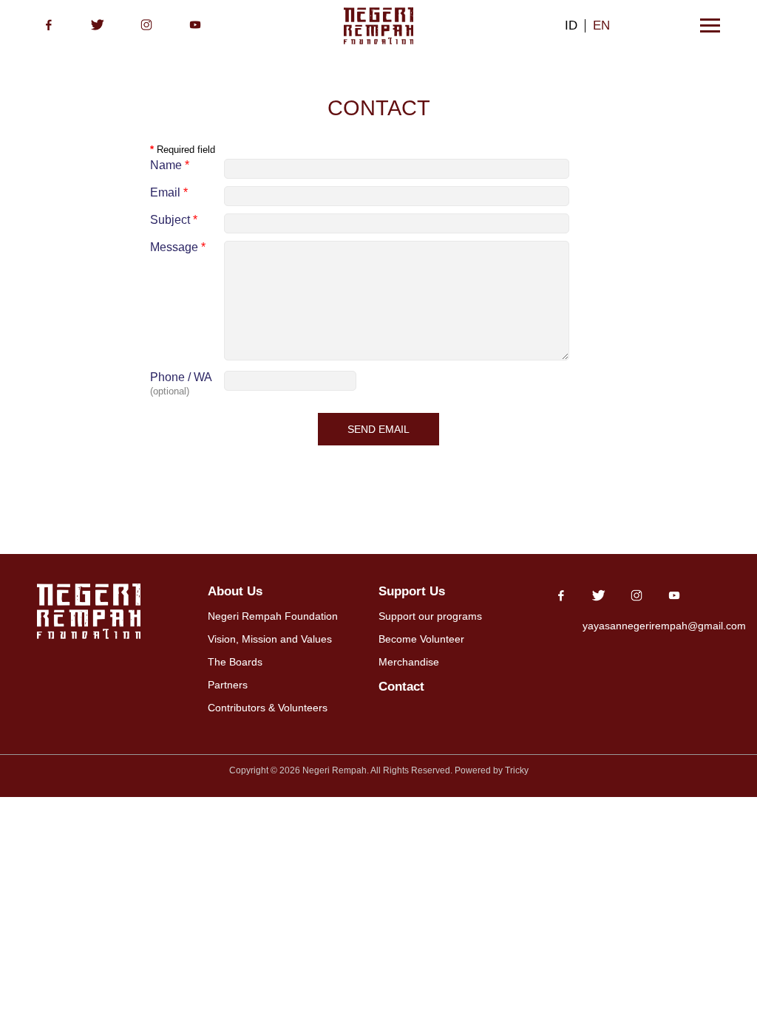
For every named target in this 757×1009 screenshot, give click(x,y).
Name (169, 165)
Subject (173, 219)
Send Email (378, 429)
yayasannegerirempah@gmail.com (664, 626)
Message (178, 247)
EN (601, 25)
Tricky (517, 770)
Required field (182, 150)
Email (169, 192)
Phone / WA (181, 377)
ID (571, 25)
